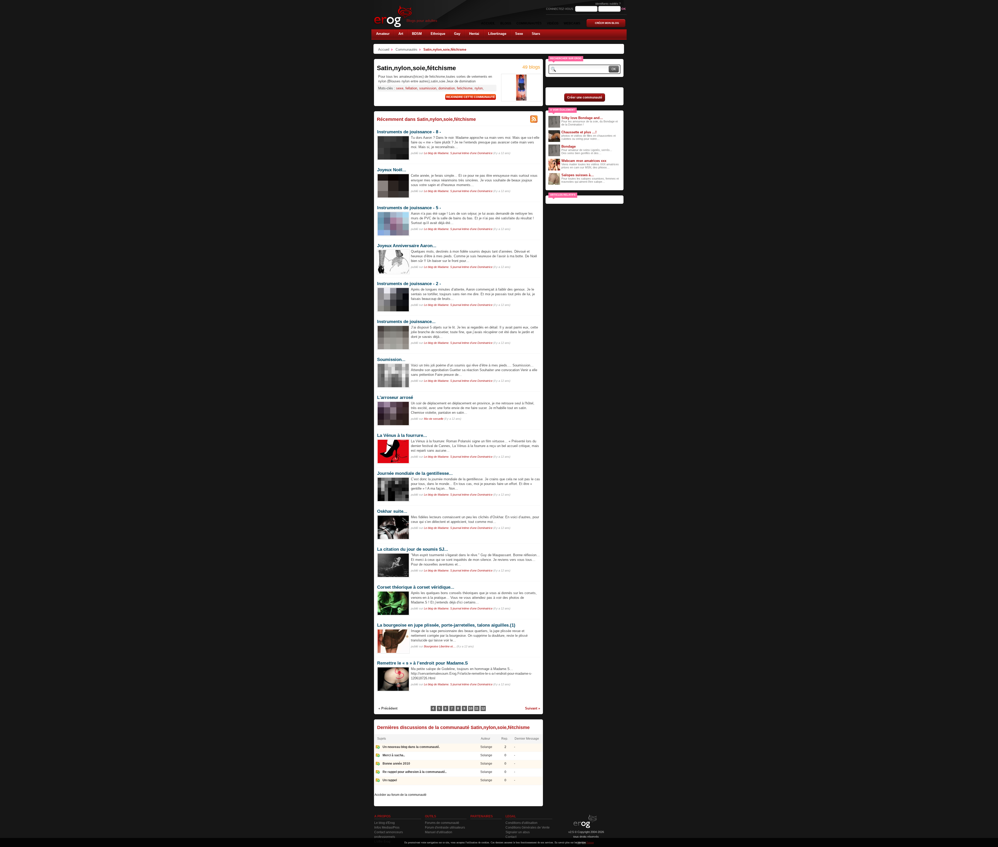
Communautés (406, 49)
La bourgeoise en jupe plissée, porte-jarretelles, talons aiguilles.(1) (446, 625)
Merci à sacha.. (394, 755)
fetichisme (464, 88)
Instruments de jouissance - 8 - (409, 131)
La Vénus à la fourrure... (402, 435)
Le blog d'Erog (384, 823)
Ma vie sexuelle (433, 418)
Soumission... (391, 359)
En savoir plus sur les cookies (570, 842)
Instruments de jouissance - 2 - (409, 283)
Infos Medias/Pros (386, 827)
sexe (399, 88)
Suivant (531, 708)
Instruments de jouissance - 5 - (409, 207)
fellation (411, 88)
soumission (427, 88)
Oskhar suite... (392, 511)
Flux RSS (533, 119)
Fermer (590, 842)
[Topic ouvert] (378, 748)
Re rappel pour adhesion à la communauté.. (415, 772)
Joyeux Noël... (391, 169)
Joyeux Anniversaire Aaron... (406, 245)
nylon (479, 88)
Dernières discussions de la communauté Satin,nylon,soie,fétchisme (453, 727)
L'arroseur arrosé (395, 397)
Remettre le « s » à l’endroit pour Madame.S (422, 663)
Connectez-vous (560, 8)
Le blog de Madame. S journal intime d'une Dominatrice (458, 153)
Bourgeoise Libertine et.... (440, 646)
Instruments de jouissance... (406, 321)
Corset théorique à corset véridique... (415, 587)
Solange (486, 747)
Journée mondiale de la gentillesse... (415, 473)
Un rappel (390, 780)
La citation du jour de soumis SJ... (412, 549)
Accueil (383, 49)
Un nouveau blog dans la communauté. (411, 747)
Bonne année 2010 (396, 763)
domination (446, 88)
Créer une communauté (584, 97)
